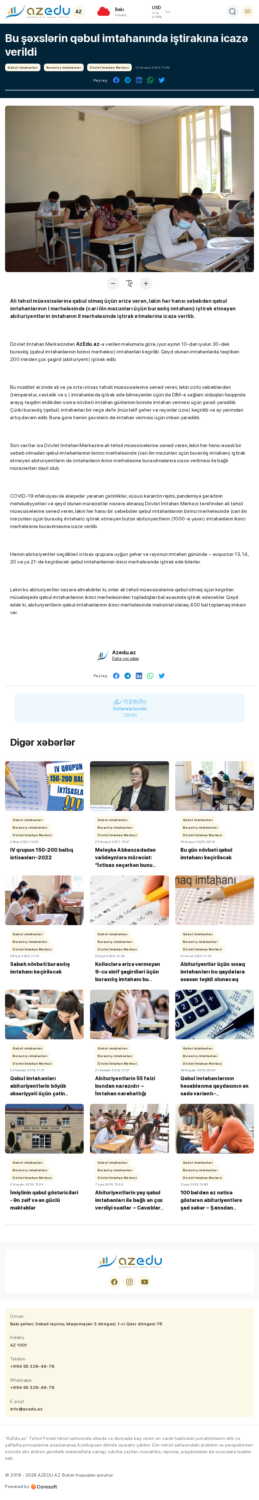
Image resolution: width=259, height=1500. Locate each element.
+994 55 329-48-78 (32, 1366)
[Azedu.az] (37, 11)
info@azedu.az (26, 1408)
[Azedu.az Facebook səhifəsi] (114, 1282)
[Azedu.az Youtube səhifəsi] (144, 1282)
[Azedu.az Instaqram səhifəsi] (129, 1282)
